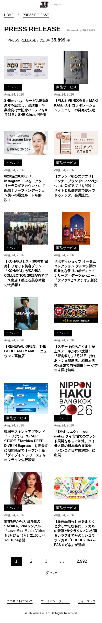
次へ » (51, 572)
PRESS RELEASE (36, 15)
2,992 (82, 561)
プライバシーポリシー (55, 601)
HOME (9, 15)
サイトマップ (86, 601)
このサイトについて (20, 601)
